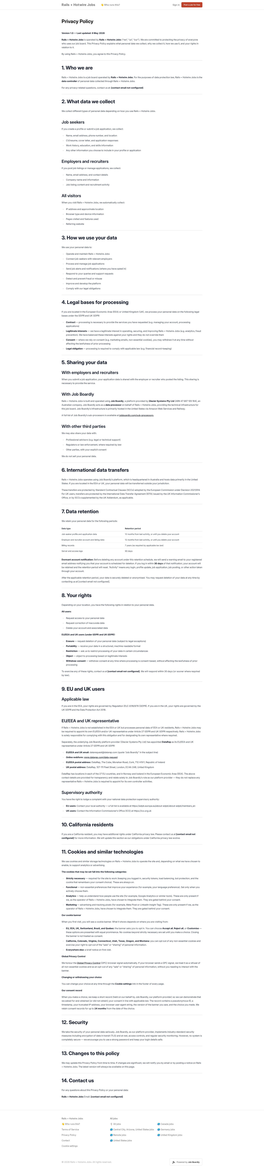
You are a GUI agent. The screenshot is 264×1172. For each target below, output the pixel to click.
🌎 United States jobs (121, 1140)
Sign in (176, 4)
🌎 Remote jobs (118, 1135)
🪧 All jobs (115, 1124)
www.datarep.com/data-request (101, 757)
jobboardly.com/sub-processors (136, 415)
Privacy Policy (69, 1135)
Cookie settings (70, 1146)
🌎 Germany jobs (166, 1129)
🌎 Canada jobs (165, 1124)
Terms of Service (70, 1129)
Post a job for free (192, 5)
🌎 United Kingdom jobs (169, 1135)
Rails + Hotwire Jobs (78, 5)
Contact (66, 1140)
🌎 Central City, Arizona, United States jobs (132, 1129)
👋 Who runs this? (110, 4)
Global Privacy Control (88, 963)
